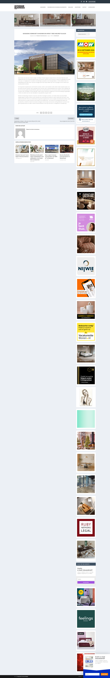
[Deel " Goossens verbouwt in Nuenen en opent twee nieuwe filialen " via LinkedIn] (46, 112)
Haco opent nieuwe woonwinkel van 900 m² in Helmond (51, 156)
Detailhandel (56, 35)
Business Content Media (23, 676)
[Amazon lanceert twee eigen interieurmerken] (22, 149)
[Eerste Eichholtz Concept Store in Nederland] (66, 149)
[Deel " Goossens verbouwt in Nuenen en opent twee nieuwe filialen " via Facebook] (41, 112)
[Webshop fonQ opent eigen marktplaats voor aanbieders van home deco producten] (37, 149)
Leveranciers (91, 7)
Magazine (70, 7)
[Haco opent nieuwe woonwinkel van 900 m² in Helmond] (52, 149)
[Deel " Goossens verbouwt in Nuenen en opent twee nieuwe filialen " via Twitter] (43, 112)
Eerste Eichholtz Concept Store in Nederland (65, 156)
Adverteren (77, 7)
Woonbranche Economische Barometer (56, 7)
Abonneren (43, 7)
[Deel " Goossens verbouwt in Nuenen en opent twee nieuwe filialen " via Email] (48, 112)
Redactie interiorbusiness (41, 35)
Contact (84, 7)
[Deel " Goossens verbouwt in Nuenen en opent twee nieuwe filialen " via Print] (51, 112)
